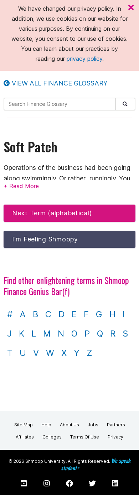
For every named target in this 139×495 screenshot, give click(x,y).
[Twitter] (92, 483)
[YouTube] (24, 483)
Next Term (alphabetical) (52, 213)
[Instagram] (46, 483)
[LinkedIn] (115, 483)
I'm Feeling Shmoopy (45, 239)
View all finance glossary (59, 83)
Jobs (93, 424)
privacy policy (84, 58)
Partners (116, 424)
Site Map (23, 424)
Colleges (52, 437)
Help (46, 424)
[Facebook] (69, 483)
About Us (69, 424)
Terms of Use (84, 437)
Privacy (115, 437)
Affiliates (25, 437)
